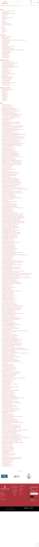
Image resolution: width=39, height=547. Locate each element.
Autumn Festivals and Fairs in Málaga (8, 303)
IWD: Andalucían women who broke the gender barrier (11, 290)
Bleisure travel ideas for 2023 (7, 299)
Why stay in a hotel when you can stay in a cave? (10, 371)
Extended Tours (21, 488)
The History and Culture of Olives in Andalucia (10, 272)
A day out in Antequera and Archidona (9, 379)
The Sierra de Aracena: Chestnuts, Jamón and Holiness (11, 457)
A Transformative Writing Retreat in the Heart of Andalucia (12, 192)
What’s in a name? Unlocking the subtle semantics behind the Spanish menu (15, 349)
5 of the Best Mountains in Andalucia (8, 244)
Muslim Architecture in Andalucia (8, 194)
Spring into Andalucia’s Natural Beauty (9, 186)
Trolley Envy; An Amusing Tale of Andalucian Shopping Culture (13, 397)
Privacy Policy (4, 31)
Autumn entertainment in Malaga (8, 346)
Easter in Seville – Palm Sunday (7, 443)
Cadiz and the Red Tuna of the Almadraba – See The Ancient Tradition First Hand (16, 437)
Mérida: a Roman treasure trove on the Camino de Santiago (12, 305)
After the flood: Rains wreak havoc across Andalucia (11, 345)
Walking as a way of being (6, 167)
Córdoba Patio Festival (6, 285)
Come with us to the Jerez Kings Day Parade (10, 406)
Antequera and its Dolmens (7, 380)
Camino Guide (4, 91)
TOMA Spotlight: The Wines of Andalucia (9, 231)
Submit (32, 496)
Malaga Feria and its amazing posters (8, 279)
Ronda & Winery (5, 45)
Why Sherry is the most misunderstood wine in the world (12, 126)
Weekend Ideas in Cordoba (7, 407)
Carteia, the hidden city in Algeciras (8, 454)
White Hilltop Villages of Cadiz (7, 451)
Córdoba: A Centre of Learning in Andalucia (9, 203)
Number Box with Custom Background (9, 13)
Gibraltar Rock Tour (5, 53)
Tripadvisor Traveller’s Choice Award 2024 (9, 225)
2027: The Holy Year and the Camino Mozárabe (10, 115)
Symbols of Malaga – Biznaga (7, 289)
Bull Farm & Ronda (5, 43)
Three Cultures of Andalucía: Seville (8, 310)
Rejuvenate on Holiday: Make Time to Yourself (10, 223)
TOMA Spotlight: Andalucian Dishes (8, 228)
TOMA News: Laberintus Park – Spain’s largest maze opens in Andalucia (14, 189)
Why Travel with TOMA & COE (7, 131)
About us (3, 29)
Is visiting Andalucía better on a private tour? (10, 130)
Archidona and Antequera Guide (8, 89)
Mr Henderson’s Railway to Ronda (8, 459)
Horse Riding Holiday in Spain (7, 387)
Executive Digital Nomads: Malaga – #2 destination (11, 275)
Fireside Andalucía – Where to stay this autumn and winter (12, 156)
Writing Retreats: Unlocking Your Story (9, 109)
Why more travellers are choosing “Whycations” (10, 141)
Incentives (4, 28)
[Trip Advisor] (29, 508)
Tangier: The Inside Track (6, 333)
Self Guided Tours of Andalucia (7, 67)
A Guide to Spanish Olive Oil (7, 208)
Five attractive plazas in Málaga (7, 302)
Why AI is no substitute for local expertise (9, 175)
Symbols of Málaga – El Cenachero (8, 293)
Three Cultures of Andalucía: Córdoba (8, 314)
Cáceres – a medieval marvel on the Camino (10, 304)
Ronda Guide (4, 95)
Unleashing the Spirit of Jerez (7, 464)
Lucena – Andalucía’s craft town (7, 165)
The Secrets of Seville (6, 456)
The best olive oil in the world (7, 365)
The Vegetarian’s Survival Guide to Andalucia (10, 341)
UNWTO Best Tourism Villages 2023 (8, 263)
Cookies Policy (4, 22)
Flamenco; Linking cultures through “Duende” (10, 401)
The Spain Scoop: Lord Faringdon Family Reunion (11, 438)
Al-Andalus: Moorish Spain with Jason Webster (10, 66)
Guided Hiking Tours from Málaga (8, 48)
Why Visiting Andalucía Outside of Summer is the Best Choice (13, 216)
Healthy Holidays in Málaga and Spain (9, 298)
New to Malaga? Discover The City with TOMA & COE (11, 282)
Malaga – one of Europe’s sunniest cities (9, 177)
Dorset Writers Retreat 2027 (7, 61)
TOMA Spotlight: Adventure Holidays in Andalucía (11, 227)
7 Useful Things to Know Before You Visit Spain (10, 335)
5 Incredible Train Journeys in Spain (8, 315)
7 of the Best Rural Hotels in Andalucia (9, 326)
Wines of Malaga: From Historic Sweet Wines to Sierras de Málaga (13, 134)
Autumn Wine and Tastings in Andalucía (9, 205)
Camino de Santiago (5, 80)
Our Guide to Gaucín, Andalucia (7, 243)
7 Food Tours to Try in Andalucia (8, 393)
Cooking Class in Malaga (6, 47)
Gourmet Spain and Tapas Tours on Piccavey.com (10, 436)
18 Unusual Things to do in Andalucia (8, 336)
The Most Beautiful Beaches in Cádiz (8, 321)
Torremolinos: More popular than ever (9, 246)
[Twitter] (27, 508)
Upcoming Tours (5, 14)
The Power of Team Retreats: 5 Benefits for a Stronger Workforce (13, 271)
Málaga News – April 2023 (7, 288)
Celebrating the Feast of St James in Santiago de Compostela (12, 313)
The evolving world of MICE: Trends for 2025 (10, 206)
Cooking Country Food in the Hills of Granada (10, 398)
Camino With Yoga (5, 81)
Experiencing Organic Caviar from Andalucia (10, 135)
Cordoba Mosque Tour (6, 41)
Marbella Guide (5, 94)
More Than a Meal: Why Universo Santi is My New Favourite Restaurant (14, 330)
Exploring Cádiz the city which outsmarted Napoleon (11, 123)
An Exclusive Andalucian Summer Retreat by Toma (11, 426)
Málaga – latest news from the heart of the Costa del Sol (12, 307)
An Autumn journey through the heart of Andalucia (11, 116)
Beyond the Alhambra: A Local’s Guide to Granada (11, 179)
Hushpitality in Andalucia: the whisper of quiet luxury (11, 144)
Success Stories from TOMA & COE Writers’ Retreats (11, 133)
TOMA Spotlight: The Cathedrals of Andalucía (10, 237)
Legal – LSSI (4, 21)
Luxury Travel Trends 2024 (7, 269)
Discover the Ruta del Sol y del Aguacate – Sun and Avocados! (13, 222)
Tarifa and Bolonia (5, 463)
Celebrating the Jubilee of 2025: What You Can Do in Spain (12, 215)
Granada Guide (5, 97)
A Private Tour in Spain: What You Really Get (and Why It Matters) (13, 138)
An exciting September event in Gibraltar (9, 369)
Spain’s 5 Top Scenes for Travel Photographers (10, 390)
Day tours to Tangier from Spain (7, 376)
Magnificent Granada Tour (6, 52)
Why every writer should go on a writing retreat (10, 242)
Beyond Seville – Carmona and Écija (8, 171)
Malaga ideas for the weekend (7, 415)
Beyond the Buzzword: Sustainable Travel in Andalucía (11, 145)
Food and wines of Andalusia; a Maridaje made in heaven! (12, 458)
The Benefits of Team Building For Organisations (10, 278)
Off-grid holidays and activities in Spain (9, 295)
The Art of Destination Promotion (8, 256)
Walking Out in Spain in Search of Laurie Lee (10, 420)
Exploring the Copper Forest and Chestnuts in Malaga (11, 218)
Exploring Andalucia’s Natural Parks (8, 210)
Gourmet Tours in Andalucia (7, 444)
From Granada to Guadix (6, 166)
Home (3, 32)
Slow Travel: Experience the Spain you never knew (11, 309)
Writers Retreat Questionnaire (7, 17)
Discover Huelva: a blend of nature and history (10, 180)
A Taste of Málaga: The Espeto (7, 238)
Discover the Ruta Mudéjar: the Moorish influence (11, 220)
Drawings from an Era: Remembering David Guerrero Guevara (13, 348)
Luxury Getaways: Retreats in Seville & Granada (10, 185)
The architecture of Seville (6, 258)
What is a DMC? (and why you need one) (9, 174)
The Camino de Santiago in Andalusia (8, 355)
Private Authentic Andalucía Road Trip (9, 82)
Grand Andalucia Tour (6, 83)
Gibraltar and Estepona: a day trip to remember (10, 108)
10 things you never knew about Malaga (9, 374)
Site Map (3, 16)
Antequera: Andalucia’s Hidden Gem (8, 247)
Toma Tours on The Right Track (7, 417)
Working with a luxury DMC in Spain (8, 169)
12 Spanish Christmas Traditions (8, 198)
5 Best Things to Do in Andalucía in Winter (9, 212)
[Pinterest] (31, 508)
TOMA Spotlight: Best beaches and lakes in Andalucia (11, 232)
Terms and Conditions (6, 23)
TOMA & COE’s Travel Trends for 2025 (9, 195)
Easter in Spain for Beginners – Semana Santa (10, 384)
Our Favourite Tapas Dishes (7, 370)
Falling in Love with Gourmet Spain (8, 448)
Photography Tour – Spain (6, 76)
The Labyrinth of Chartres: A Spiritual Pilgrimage (10, 360)
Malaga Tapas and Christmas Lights (8, 411)
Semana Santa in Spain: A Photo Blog (8, 375)
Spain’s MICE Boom (5, 170)
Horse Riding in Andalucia (6, 466)
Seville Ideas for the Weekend (7, 413)
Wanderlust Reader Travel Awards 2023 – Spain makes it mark (13, 261)
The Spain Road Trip (5, 120)
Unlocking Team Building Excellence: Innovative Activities (12, 264)
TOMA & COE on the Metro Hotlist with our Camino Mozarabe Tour (14, 377)
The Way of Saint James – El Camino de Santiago (10, 319)
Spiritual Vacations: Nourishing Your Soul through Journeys (12, 252)
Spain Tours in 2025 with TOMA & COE (9, 196)
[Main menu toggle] (37, 2)
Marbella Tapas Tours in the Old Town (8, 46)
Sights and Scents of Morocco (7, 446)
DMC (3, 27)
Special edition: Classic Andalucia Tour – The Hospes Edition (12, 129)
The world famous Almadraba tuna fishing (9, 359)
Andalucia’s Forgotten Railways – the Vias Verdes (10, 172)
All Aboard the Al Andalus (6, 119)
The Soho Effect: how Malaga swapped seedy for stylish (12, 344)
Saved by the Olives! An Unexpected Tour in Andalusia (11, 425)
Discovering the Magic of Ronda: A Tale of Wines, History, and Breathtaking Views (16, 277)
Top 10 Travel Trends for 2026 (7, 146)
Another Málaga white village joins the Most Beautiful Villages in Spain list (15, 254)
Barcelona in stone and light (7, 107)
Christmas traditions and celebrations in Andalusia (11, 408)
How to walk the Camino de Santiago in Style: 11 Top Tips (12, 339)
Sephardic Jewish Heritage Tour (7, 77)
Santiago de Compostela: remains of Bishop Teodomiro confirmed (13, 221)
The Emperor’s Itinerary (6, 124)
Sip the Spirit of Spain (6, 176)
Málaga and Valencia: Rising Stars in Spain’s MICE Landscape (12, 213)
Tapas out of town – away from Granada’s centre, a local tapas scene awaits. (15, 353)
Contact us (4, 19)
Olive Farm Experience (6, 51)
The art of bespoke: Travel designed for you (9, 113)
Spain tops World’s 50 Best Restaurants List (9, 234)
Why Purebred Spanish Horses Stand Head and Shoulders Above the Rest (15, 430)
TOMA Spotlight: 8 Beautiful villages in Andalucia (10, 230)
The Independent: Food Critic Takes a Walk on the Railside (12, 416)
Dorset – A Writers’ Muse (6, 202)
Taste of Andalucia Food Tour (7, 70)
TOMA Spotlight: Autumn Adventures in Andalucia (11, 233)
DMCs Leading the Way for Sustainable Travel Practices (11, 267)
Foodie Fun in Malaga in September (8, 350)
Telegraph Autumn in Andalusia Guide (9, 392)
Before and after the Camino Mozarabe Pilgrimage (11, 356)
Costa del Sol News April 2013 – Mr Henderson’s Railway (12, 439)
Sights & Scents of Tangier (6, 36)
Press (3, 25)
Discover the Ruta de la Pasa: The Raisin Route (10, 226)
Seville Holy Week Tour (6, 389)
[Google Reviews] (32, 508)
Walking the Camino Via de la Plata (8, 239)
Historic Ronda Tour (5, 54)
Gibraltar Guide (5, 90)
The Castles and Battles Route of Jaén (8, 150)
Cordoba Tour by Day (6, 56)
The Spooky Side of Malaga (7, 266)
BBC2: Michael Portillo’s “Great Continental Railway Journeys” (13, 422)
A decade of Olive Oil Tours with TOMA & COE (10, 155)
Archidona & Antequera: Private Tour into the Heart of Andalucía (13, 50)
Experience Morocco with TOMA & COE (9, 453)
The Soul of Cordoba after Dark (7, 462)
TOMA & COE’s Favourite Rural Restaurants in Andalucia (12, 182)
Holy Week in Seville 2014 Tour (7, 400)
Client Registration (5, 12)
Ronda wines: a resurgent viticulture (8, 259)
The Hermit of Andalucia (6, 461)
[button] (33, 2)
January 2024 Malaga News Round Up (9, 249)
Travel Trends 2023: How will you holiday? (9, 300)
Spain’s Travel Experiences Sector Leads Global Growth (11, 191)
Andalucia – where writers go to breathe (9, 159)
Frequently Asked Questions (7, 24)
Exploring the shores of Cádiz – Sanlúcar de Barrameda (11, 162)
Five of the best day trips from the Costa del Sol (10, 128)
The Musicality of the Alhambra (7, 449)
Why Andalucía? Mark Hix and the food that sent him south (12, 125)
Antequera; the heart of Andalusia (8, 354)
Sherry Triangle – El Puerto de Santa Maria (9, 433)
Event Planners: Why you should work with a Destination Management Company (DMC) (17, 273)
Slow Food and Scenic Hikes (7, 423)
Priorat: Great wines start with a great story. (10, 338)
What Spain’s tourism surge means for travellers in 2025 (12, 160)
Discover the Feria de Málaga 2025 (8, 157)
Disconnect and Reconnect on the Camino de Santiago (11, 308)
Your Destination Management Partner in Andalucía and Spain (13, 136)
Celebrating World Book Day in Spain (8, 287)
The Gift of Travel (5, 200)
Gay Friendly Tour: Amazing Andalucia (9, 395)
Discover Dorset (5, 75)
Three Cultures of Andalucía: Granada (8, 312)
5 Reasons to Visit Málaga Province (8, 292)
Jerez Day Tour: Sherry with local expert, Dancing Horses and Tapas (14, 40)
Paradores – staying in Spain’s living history (9, 139)
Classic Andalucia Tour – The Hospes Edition (10, 62)
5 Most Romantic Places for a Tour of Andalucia (10, 386)
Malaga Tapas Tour (5, 37)
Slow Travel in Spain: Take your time (8, 241)
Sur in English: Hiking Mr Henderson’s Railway (10, 421)
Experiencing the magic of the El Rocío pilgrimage (11, 121)
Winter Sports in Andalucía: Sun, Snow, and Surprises (11, 197)
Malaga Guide (4, 99)
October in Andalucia (6, 104)
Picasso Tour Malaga (5, 38)
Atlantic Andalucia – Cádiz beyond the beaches (10, 151)
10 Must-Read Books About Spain (8, 325)
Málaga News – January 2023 (7, 294)
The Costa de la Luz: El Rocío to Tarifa (8, 118)
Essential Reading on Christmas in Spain (9, 405)
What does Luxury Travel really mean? (9, 148)
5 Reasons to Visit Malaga (6, 329)
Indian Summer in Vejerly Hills (7, 391)
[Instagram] (26, 508)
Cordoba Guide (5, 96)
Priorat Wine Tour (5, 69)
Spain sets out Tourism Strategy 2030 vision (10, 153)
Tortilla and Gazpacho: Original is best (8, 367)
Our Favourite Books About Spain (8, 381)
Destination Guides (22, 493)
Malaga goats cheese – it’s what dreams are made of (11, 161)
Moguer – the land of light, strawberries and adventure (11, 164)
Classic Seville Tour (5, 57)
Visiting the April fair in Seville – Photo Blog (9, 441)
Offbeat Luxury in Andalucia (7, 190)
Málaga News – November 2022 (8, 297)
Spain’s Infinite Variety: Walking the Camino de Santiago (12, 318)
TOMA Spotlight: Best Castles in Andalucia (9, 236)
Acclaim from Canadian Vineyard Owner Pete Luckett (11, 431)
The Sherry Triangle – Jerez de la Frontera (9, 428)
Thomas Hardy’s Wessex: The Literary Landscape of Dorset (12, 207)
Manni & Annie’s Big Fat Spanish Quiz (8, 323)
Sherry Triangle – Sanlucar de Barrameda (9, 432)
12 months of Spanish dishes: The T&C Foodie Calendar (12, 343)
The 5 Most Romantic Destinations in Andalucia (10, 328)
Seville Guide (4, 100)
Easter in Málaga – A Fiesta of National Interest (10, 316)
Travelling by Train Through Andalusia (8, 418)
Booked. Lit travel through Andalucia (8, 112)
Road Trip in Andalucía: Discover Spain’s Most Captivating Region (13, 217)
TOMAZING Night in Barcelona (7, 320)
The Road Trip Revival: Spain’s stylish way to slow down (12, 140)
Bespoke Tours (4, 18)
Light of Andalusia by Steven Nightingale (9, 351)
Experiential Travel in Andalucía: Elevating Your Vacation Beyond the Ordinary (15, 274)
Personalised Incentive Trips (7, 211)
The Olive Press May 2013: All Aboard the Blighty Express (12, 434)
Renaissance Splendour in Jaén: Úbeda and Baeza (10, 181)
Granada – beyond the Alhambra (8, 357)
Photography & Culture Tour (7, 403)
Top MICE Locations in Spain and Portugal (9, 201)
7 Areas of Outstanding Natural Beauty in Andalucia (11, 324)
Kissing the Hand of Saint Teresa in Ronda (9, 396)
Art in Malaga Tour (5, 452)
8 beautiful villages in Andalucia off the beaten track (11, 340)
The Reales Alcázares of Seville (7, 149)
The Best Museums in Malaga (7, 284)
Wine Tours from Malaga (6, 78)
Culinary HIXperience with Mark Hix (8, 64)
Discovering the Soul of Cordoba (8, 447)
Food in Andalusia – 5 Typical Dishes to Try (9, 410)
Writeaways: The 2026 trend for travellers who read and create (13, 143)
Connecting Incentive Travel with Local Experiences (11, 184)
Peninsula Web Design (12, 509)
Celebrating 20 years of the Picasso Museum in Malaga (11, 262)
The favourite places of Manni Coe (8, 364)
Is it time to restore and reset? (7, 105)
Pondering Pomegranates (6, 382)
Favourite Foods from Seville (7, 257)
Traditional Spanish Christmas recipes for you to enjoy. (11, 361)
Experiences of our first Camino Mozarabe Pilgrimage (11, 372)
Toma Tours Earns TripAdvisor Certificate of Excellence (11, 427)
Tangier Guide (4, 93)
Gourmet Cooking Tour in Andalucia (8, 73)
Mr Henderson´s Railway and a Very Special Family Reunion (12, 442)
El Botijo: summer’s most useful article (9, 366)
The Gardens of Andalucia (6, 72)
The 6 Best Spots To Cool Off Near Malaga (9, 334)
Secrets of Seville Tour (6, 42)
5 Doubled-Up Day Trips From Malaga (9, 331)
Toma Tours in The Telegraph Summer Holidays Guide (11, 402)
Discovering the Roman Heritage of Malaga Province (11, 268)
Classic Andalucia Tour (6, 85)
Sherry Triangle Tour (5, 71)
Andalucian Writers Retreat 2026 (8, 65)
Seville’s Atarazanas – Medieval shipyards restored (11, 154)
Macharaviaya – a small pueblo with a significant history (12, 283)
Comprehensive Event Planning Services (9, 253)
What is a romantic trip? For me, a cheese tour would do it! (12, 187)
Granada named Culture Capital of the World (10, 248)
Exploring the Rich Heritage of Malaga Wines (10, 280)
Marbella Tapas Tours (6, 385)
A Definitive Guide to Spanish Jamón (8, 251)
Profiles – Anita (5, 362)
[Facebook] (24, 508)
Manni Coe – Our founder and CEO (8, 11)
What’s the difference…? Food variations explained (11, 110)
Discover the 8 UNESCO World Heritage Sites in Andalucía (12, 114)
